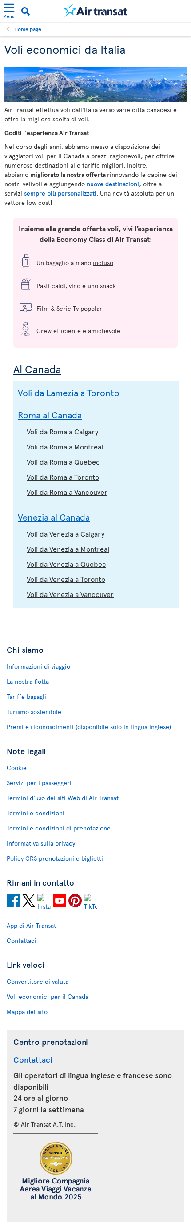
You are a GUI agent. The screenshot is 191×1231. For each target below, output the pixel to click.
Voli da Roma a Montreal (65, 446)
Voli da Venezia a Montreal (68, 548)
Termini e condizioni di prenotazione (59, 828)
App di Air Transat (31, 925)
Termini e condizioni (35, 813)
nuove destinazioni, (114, 184)
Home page (27, 28)
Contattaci (21, 940)
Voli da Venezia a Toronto (66, 579)
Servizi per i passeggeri (39, 782)
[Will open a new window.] (13, 902)
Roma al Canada (50, 415)
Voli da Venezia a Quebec (66, 564)
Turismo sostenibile (34, 711)
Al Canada (37, 368)
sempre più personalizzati (60, 193)
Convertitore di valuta (37, 981)
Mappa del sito (27, 1011)
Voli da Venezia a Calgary (65, 533)
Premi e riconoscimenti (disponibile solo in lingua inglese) (89, 726)
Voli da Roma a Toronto (63, 476)
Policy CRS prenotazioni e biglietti (55, 858)
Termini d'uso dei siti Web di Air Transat (63, 798)
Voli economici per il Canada (47, 996)
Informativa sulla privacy (41, 843)
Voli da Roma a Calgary (62, 431)
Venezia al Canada (54, 517)
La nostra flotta (28, 681)
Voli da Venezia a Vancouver (70, 594)
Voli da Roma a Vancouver (67, 492)
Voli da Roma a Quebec (63, 461)
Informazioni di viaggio (38, 666)
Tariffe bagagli (26, 696)
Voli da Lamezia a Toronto (68, 392)
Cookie (17, 767)
